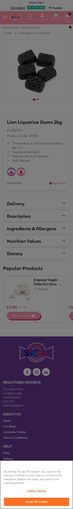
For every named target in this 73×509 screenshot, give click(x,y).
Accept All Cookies (36, 501)
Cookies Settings (36, 490)
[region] (36, 484)
